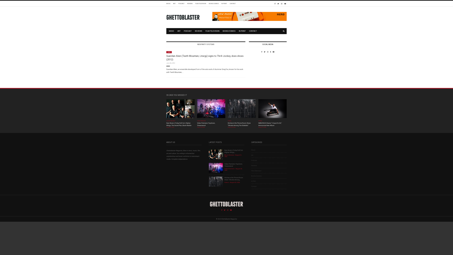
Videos (229, 120)
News (169, 52)
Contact (233, 3)
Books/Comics (214, 3)
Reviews (190, 3)
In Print (224, 3)
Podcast (181, 3)
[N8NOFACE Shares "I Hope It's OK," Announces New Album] (272, 109)
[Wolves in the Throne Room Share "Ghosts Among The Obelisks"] (242, 109)
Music (168, 3)
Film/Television (200, 3)
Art (174, 3)
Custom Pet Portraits (256, 69)
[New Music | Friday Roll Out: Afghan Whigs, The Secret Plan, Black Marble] (180, 109)
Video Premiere (201, 120)
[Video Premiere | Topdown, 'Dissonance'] (211, 109)
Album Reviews (170, 120)
